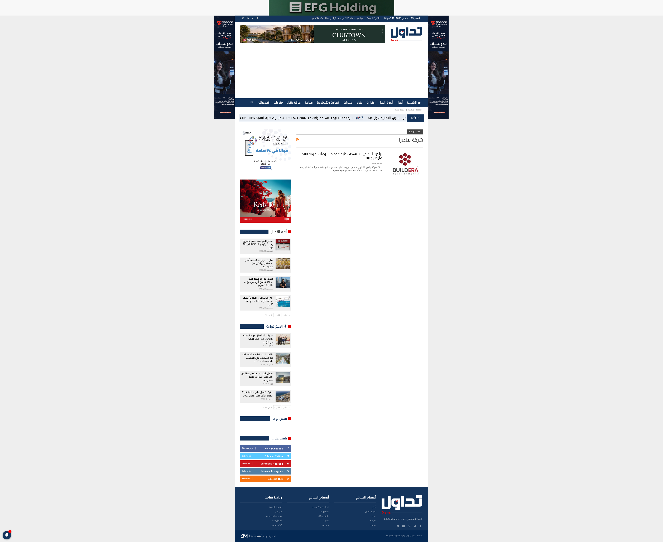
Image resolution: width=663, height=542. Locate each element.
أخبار (400, 102)
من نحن (360, 18)
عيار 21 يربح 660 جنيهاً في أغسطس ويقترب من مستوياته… (259, 263)
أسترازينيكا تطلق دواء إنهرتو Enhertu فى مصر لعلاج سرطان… (258, 339)
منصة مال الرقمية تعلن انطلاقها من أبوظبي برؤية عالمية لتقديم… (258, 282)
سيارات (348, 102)
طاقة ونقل (294, 102)
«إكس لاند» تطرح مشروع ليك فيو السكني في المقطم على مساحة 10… (257, 358)
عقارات (370, 102)
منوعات (278, 102)
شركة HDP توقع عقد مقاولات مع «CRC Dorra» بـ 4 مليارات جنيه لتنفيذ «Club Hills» (372, 118)
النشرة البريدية (373, 18)
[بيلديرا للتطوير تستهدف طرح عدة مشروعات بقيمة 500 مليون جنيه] (405, 163)
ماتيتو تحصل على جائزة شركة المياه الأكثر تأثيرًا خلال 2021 (257, 394)
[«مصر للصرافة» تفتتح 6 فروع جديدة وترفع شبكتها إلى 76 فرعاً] (283, 244)
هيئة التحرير (317, 18)
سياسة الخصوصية (346, 18)
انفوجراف (264, 102)
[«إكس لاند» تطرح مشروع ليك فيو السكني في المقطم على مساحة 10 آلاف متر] (283, 358)
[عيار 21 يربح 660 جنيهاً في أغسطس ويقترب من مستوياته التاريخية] (283, 263)
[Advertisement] (331, 69)
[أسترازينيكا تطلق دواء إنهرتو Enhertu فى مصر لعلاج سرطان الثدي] (283, 339)
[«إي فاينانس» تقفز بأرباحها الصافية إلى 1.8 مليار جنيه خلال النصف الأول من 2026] (283, 301)
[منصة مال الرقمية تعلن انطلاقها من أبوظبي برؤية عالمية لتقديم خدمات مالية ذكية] (283, 282)
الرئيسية (412, 102)
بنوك (359, 102)
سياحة (309, 102)
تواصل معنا (330, 18)
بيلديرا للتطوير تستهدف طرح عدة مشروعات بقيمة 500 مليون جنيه (342, 156)
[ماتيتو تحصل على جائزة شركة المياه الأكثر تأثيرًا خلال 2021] (283, 396)
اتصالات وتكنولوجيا (328, 102)
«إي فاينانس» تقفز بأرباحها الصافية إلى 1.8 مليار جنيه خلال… (258, 301)
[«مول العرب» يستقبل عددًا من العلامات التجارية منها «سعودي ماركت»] (283, 377)
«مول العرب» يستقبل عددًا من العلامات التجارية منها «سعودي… (257, 377)
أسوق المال (386, 102)
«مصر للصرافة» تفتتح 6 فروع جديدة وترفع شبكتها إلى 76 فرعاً (258, 244)
